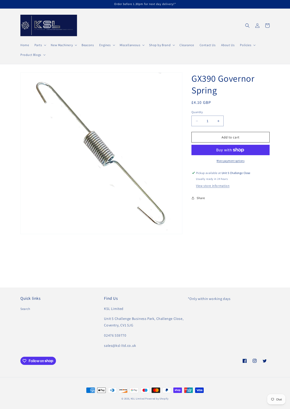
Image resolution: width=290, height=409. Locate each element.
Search (25, 309)
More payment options (230, 160)
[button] (40, 45)
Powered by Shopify (157, 398)
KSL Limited (138, 398)
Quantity (197, 112)
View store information (213, 186)
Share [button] (201, 198)
